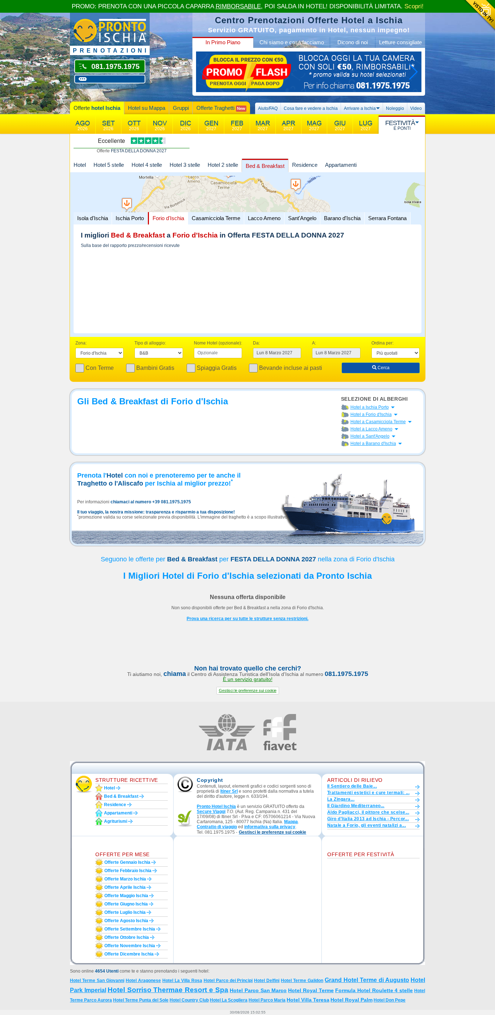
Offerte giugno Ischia (126, 904)
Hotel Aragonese (143, 980)
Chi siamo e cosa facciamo (291, 42)
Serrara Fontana (387, 218)
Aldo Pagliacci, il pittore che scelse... (368, 812)
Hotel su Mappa (146, 108)
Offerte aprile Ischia (125, 887)
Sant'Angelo (302, 218)
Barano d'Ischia (342, 218)
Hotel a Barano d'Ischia (373, 443)
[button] (247, 690)
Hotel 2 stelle (223, 165)
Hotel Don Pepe (389, 1000)
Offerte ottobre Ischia (126, 937)
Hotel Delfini (266, 980)
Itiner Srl (229, 791)
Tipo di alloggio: (150, 343)
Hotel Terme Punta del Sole (141, 1000)
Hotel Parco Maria (267, 1000)
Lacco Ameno (264, 218)
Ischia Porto (130, 218)
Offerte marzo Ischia (125, 879)
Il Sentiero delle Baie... (352, 786)
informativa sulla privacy (269, 826)
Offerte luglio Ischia (125, 912)
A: (314, 343)
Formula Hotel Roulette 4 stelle (374, 990)
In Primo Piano (222, 42)
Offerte (97, 108)
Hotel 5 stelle (108, 165)
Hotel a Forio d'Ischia (371, 414)
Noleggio (395, 108)
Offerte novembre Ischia (129, 945)
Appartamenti (341, 165)
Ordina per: (382, 343)
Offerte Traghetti (220, 108)
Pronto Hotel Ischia (216, 806)
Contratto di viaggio (217, 826)
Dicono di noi (352, 42)
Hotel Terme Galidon (302, 980)
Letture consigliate (400, 42)
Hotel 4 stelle (147, 165)
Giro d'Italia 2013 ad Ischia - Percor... (368, 818)
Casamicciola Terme (216, 218)
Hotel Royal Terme (311, 990)
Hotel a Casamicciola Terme (378, 421)
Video (416, 108)
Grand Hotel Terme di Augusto (367, 980)
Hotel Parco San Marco (258, 990)
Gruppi (181, 108)
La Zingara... (340, 799)
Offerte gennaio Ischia (127, 862)
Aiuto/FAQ (268, 108)
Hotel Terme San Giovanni (97, 980)
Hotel (80, 165)
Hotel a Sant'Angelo (370, 436)
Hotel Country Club (189, 1000)
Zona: (81, 343)
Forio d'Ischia (168, 218)
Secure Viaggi (211, 811)
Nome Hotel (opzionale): (218, 343)
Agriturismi (115, 821)
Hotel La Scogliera (229, 1000)
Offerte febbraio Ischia (127, 870)
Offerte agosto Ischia (126, 920)
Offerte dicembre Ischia (129, 954)
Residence (304, 165)
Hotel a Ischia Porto (369, 407)
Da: (256, 343)
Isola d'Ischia (92, 218)
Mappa (291, 821)
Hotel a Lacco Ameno (371, 429)
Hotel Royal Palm (351, 1000)
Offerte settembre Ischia (129, 929)
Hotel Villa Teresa (308, 1000)
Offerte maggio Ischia (126, 895)
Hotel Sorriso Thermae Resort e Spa (168, 990)
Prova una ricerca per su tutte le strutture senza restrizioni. (247, 618)
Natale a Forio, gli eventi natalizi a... (366, 825)
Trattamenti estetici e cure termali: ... (368, 792)
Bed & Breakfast (265, 166)
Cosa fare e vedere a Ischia (311, 108)
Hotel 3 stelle (185, 165)
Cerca (383, 367)
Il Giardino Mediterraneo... (355, 805)
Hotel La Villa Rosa (182, 980)
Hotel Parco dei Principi (228, 980)
